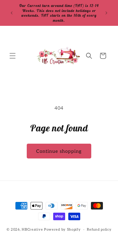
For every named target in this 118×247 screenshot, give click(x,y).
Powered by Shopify (62, 229)
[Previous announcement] (12, 13)
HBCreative (32, 229)
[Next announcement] (106, 13)
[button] (13, 56)
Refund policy (99, 229)
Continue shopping (59, 151)
